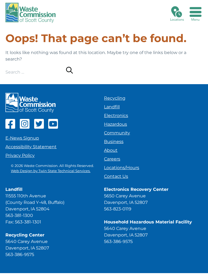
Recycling (114, 98)
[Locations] (177, 13)
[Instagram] (25, 127)
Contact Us (116, 176)
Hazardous (115, 124)
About (111, 150)
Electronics (116, 115)
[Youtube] (53, 127)
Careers (112, 159)
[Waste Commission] (30, 13)
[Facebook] (10, 127)
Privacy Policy (20, 155)
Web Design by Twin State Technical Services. (50, 171)
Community (117, 132)
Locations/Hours (121, 167)
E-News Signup (22, 138)
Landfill (112, 106)
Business (113, 141)
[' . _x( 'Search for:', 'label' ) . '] (35, 72)
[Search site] (69, 71)
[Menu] (195, 13)
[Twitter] (39, 127)
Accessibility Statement (31, 146)
